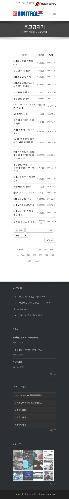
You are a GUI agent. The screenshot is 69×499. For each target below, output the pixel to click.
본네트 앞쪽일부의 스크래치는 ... (28, 403)
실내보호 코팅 (20, 92)
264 (46, 255)
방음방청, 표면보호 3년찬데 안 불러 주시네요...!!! (23, 168)
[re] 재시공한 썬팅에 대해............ (23, 63)
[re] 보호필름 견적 (22, 76)
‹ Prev (20, 249)
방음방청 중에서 (21, 98)
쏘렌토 (41, 98)
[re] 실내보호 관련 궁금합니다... (23, 213)
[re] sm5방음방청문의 (23, 205)
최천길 (41, 70)
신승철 (41, 114)
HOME (25, 32)
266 (29, 261)
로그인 (22, 3)
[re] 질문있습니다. (22, 198)
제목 (24, 55)
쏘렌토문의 (41, 221)
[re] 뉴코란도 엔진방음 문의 (24, 179)
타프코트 (41, 62)
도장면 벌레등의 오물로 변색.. (23, 122)
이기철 (41, 122)
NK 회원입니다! (20, 113)
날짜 (51, 55)
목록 (20, 230)
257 (45, 249)
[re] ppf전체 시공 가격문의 (24, 131)
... (33, 249)
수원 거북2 (41, 106)
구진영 (41, 186)
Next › (37, 261)
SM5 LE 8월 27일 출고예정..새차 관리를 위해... (23, 142)
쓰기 (51, 240)
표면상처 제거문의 (22, 70)
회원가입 (30, 3)
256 (39, 249)
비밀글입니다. (20, 410)
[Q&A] (15, 329)
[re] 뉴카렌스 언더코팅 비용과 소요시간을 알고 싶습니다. (24, 155)
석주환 (41, 167)
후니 (41, 192)
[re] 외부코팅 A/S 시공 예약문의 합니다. (24, 84)
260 (22, 255)
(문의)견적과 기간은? (23, 192)
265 (52, 255)
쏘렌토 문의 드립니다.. (24, 221)
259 (16, 255)
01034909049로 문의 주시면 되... (29, 395)
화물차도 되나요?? (22, 186)
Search (51, 230)
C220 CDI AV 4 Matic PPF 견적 (24, 106)
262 (34, 255)
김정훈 (41, 142)
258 (51, 249)
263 (40, 255)
